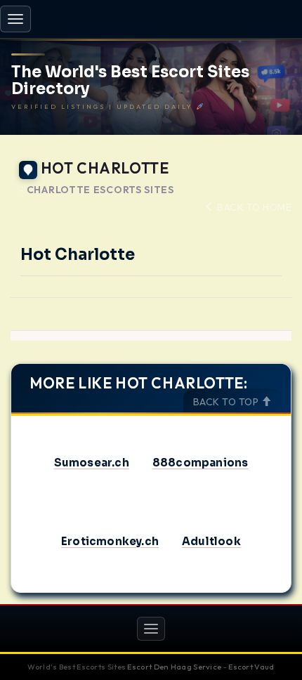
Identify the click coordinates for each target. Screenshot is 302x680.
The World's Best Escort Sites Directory (130, 81)
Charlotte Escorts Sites (100, 190)
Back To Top (227, 401)
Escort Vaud (251, 667)
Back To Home (253, 207)
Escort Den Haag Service (174, 667)
